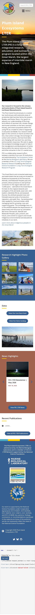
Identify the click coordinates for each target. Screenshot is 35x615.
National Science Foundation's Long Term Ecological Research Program (17, 166)
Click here (4, 564)
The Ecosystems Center (24, 157)
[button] (3, 381)
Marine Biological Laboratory (16, 159)
